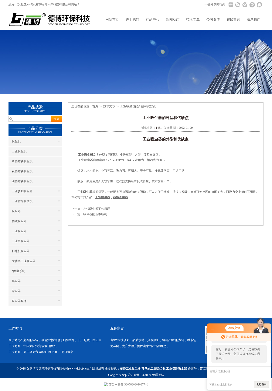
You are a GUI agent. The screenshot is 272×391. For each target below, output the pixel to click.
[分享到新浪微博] (245, 4)
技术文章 (193, 19)
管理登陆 (158, 375)
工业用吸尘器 (21, 241)
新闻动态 (173, 19)
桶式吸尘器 (19, 221)
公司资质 (213, 19)
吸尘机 (16, 141)
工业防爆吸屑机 (22, 201)
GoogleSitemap (117, 375)
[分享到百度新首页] (252, 4)
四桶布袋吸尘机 (22, 181)
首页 (95, 106)
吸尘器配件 (19, 301)
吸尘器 (16, 211)
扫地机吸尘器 (21, 251)
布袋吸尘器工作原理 (96, 208)
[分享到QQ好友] (259, 4)
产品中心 (152, 19)
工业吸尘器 (19, 231)
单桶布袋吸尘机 (22, 161)
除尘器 (16, 291)
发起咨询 (261, 384)
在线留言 (233, 19)
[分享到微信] (238, 4)
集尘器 (16, 281)
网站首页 (112, 19)
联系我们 (253, 19)
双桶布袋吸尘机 (22, 171)
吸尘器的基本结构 (95, 214)
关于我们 (132, 19)
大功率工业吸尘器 (23, 261)
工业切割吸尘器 (22, 191)
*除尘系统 (18, 271)
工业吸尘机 (19, 151)
